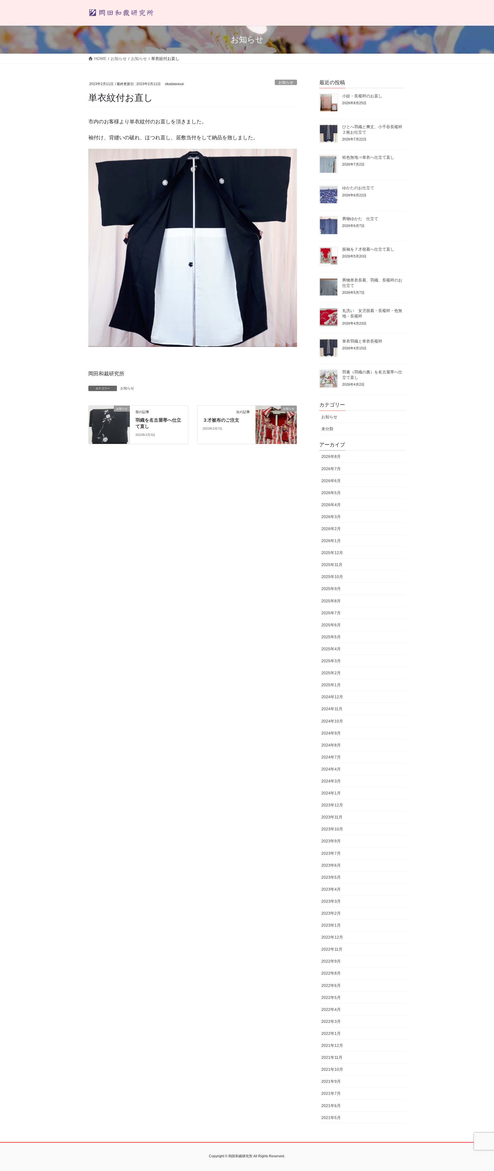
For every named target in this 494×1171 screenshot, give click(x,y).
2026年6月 (331, 480)
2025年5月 (331, 637)
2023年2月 (331, 913)
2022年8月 (331, 973)
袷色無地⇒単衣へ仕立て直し (368, 157)
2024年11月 (331, 709)
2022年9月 (331, 961)
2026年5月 (331, 492)
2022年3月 (331, 1021)
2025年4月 (331, 649)
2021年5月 (331, 1117)
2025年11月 (331, 564)
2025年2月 (331, 673)
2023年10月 (332, 829)
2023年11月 (331, 817)
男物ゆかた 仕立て (360, 218)
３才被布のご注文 (221, 420)
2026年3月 (331, 516)
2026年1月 (331, 540)
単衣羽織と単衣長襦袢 (362, 341)
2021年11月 (331, 1057)
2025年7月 (331, 613)
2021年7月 (331, 1093)
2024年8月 (331, 745)
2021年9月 (331, 1081)
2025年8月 (331, 601)
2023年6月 (331, 865)
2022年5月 (331, 997)
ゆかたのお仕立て (358, 188)
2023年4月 (331, 889)
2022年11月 (331, 949)
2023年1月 (331, 925)
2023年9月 (331, 841)
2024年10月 (332, 721)
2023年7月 (331, 853)
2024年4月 (331, 769)
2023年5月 (331, 877)
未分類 (327, 428)
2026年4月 (331, 504)
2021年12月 (332, 1045)
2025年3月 (331, 661)
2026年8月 (331, 456)
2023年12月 (332, 805)
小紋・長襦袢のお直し (362, 96)
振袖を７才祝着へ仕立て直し (368, 249)
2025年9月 (331, 588)
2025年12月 (332, 552)
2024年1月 (331, 793)
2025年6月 (331, 625)
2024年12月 (332, 697)
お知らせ (285, 82)
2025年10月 (332, 576)
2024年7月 (331, 757)
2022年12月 (332, 937)
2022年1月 (331, 1033)
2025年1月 (331, 685)
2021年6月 (331, 1105)
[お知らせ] (109, 424)
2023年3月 (331, 901)
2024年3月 (331, 781)
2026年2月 (331, 528)
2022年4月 (331, 1009)
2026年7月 (331, 468)
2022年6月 (331, 985)
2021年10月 (332, 1069)
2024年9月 (331, 733)
